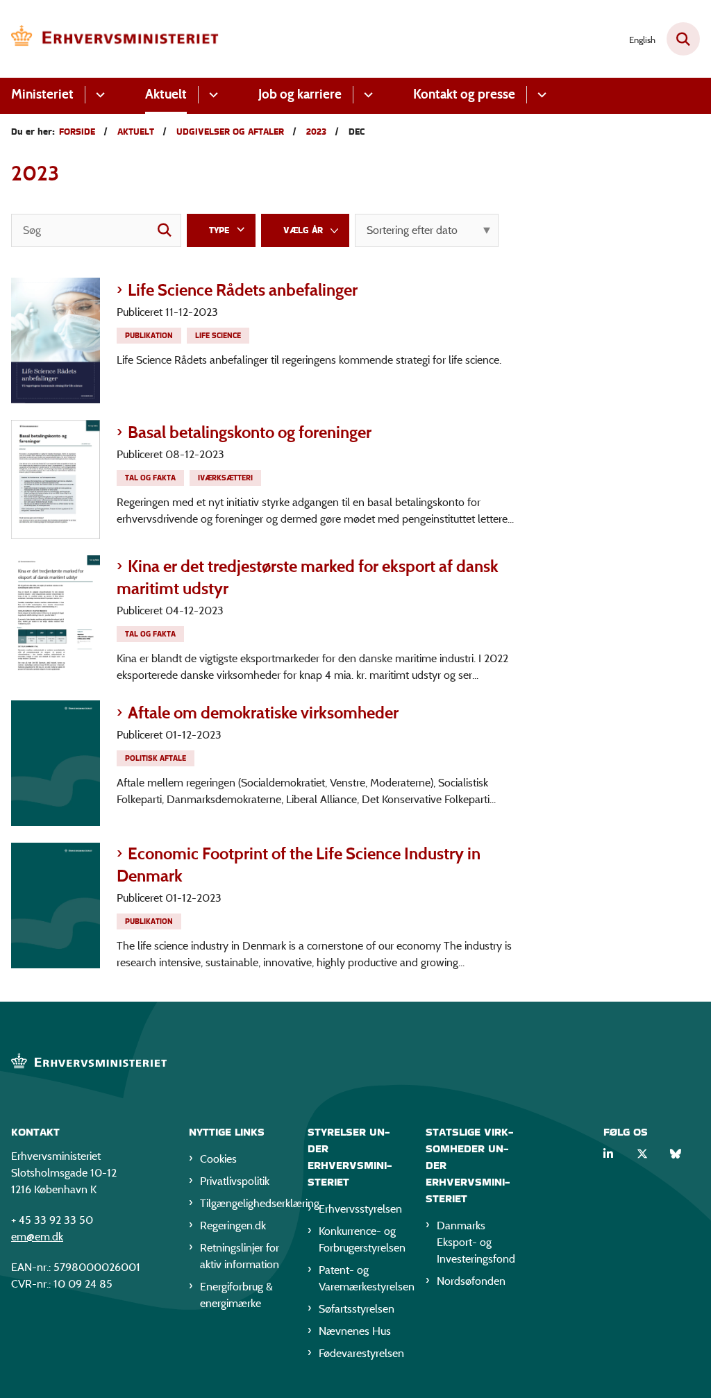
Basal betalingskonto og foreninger (249, 432)
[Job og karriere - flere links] (366, 94)
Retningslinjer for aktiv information (239, 1256)
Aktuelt (166, 94)
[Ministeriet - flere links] (98, 94)
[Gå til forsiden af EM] (109, 39)
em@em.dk (37, 1236)
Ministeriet (42, 94)
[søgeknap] (164, 230)
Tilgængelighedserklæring (242, 1203)
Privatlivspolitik (234, 1181)
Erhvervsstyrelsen (360, 1208)
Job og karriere (300, 94)
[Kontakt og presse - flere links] (539, 94)
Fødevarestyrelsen (361, 1353)
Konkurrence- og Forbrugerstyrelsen (361, 1239)
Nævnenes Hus (355, 1331)
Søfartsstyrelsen (356, 1308)
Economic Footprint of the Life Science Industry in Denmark (298, 864)
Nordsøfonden (471, 1281)
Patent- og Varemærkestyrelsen (361, 1278)
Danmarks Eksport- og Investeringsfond (476, 1242)
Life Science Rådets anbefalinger (243, 290)
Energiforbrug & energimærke (236, 1295)
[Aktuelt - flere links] (211, 94)
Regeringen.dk (233, 1225)
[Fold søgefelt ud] (683, 39)
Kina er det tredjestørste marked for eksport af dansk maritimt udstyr (308, 577)
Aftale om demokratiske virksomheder (263, 712)
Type (219, 230)
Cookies (218, 1158)
